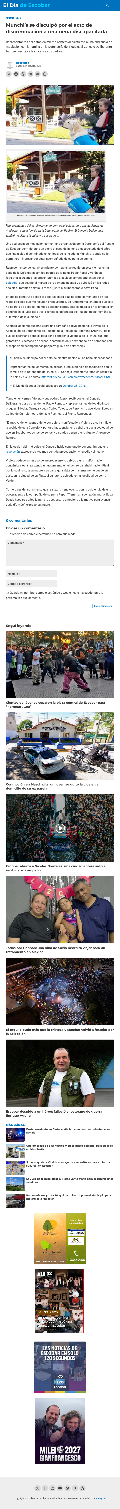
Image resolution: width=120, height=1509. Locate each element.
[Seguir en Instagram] (52, 1488)
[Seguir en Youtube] (60, 1488)
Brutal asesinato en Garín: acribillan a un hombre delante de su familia (68, 1131)
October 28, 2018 (74, 386)
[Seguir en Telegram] (75, 1488)
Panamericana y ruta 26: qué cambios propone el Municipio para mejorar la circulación (68, 1197)
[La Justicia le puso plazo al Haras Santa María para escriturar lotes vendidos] (15, 1184)
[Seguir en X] (37, 1488)
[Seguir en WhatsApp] (67, 1488)
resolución (13, 451)
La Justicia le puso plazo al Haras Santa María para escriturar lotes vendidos (69, 1180)
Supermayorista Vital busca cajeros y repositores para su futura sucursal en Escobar (68, 1164)
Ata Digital (100, 1498)
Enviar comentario (103, 606)
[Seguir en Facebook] (45, 1488)
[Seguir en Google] (82, 1488)
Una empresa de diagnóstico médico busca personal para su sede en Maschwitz (69, 1147)
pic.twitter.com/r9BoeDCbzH (92, 377)
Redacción (22, 62)
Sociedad (13, 18)
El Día (26, 5)
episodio (12, 283)
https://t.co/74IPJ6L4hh (57, 377)
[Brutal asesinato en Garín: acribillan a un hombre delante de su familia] (15, 1135)
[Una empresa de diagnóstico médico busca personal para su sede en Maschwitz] (15, 1151)
